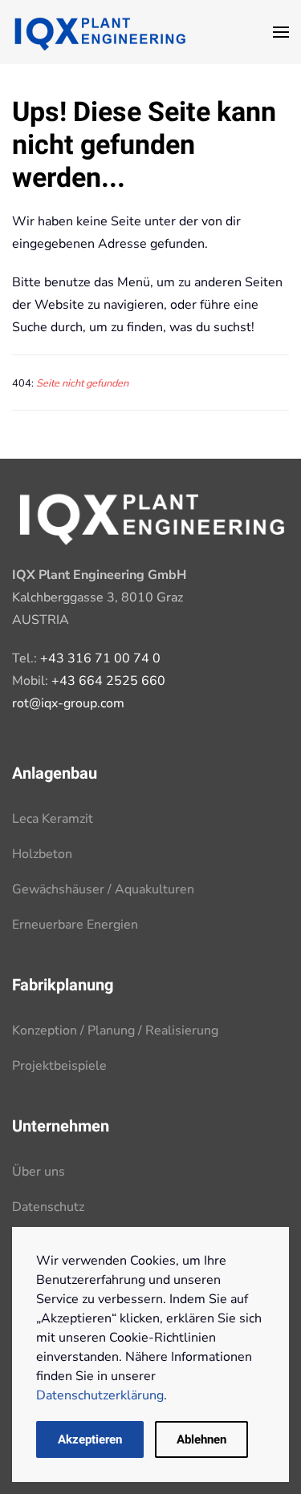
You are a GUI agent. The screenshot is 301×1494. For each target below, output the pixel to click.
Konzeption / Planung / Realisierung (115, 1030)
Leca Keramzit (52, 819)
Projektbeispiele (59, 1066)
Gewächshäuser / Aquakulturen (103, 889)
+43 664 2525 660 (108, 681)
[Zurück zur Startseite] (100, 32)
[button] (281, 32)
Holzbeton (42, 854)
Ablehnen (201, 1439)
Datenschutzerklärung (100, 1395)
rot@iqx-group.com (68, 703)
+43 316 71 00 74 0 (100, 658)
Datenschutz (48, 1207)
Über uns (38, 1171)
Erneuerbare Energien (75, 924)
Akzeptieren (90, 1439)
